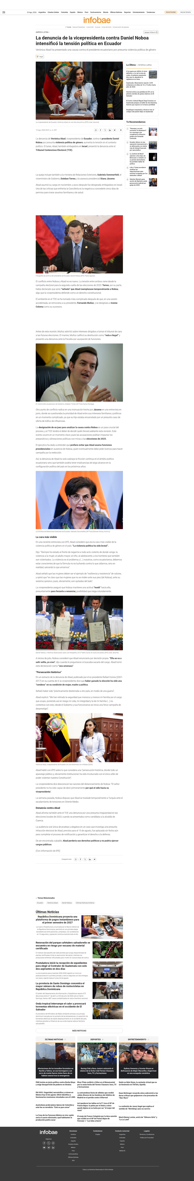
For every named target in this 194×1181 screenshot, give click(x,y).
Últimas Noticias (116, 12)
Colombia (64, 12)
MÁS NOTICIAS (79, 1030)
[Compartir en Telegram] (115, 130)
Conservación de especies (121, 27)
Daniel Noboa (67, 903)
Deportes (127, 12)
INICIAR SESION (185, 12)
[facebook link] (44, 1143)
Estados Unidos (53, 12)
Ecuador (40, 903)
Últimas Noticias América (85, 903)
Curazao (97, 27)
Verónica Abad (52, 903)
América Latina (42, 32)
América (73, 1134)
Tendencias (151, 12)
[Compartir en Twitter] (105, 130)
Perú (86, 12)
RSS (73, 1160)
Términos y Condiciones (146, 1134)
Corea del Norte (106, 27)
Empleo (97, 1134)
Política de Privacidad (147, 1137)
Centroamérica (95, 12)
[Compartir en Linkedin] (110, 130)
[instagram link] (53, 1143)
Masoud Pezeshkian (78, 27)
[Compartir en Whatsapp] (96, 130)
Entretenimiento (139, 12)
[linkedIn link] (53, 1147)
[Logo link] (97, 20)
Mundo (105, 12)
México (80, 12)
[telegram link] (48, 1147)
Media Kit (122, 1151)
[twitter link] (48, 1143)
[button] (4, 12)
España (72, 12)
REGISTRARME (171, 12)
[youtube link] (44, 1147)
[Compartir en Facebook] (100, 130)
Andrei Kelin (90, 27)
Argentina (42, 12)
